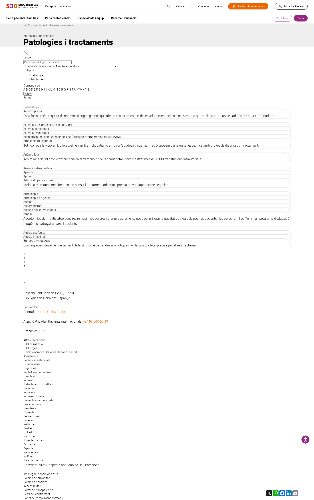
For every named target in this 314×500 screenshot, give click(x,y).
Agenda (28, 448)
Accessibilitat (32, 486)
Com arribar (31, 307)
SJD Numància (33, 344)
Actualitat (66, 6)
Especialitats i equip (91, 18)
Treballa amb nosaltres (38, 384)
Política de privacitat (36, 478)
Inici (25, 24)
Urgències (29, 368)
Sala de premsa (33, 460)
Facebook (29, 420)
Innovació (29, 392)
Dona (301, 18)
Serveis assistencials (36, 360)
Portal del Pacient (293, 6)
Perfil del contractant (36, 494)
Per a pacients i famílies (22, 18)
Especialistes (31, 364)
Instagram (30, 424)
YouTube (29, 436)
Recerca (28, 388)
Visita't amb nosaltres (37, 372)
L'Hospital (51, 6)
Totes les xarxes (33, 440)
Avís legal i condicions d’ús (40, 474)
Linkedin (28, 432)
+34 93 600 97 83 (95, 321)
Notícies (28, 456)
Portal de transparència (38, 490)
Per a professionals (58, 18)
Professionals (32, 404)
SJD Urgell (30, 348)
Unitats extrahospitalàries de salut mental (50, 352)
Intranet (28, 380)
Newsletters (30, 452)
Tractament (38, 79)
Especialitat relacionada (38, 66)
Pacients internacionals (251, 6)
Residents (29, 408)
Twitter (27, 428)
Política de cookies (35, 482)
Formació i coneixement (62, 24)
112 (41, 331)
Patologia (37, 75)
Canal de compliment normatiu (43, 498)
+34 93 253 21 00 (52, 311)
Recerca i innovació (123, 18)
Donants (28, 412)
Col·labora (282, 18)
